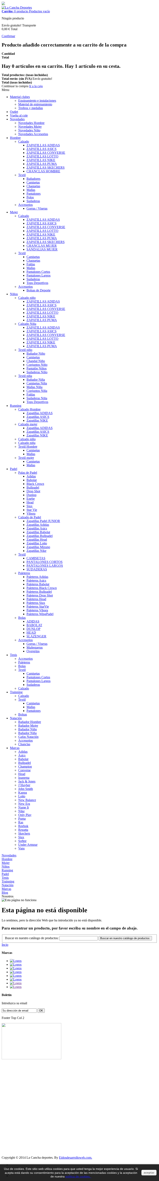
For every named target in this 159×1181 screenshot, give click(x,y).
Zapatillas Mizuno (38, 547)
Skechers (24, 833)
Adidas (31, 476)
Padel (13, 469)
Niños (14, 294)
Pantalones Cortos (38, 271)
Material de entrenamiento (35, 104)
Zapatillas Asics (36, 528)
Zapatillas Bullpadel (39, 536)
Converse (24, 770)
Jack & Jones (26, 781)
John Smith (25, 789)
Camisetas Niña (36, 383)
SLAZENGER (36, 636)
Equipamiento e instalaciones (37, 100)
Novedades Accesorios (33, 134)
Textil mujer (26, 457)
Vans (21, 848)
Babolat (31, 480)
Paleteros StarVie (37, 606)
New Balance (27, 800)
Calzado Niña (27, 324)
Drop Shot (33, 491)
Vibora (30, 513)
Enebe (30, 498)
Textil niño (25, 350)
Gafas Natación (28, 736)
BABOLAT (34, 625)
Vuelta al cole (19, 115)
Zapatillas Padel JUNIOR (43, 521)
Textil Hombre (27, 446)
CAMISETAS (35, 558)
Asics (21, 755)
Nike (21, 811)
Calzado (23, 141)
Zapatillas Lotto (36, 543)
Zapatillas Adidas (37, 524)
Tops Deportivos (37, 283)
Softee (22, 841)
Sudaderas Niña (36, 398)
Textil (22, 175)
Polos (30, 197)
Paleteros (24, 573)
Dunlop (31, 495)
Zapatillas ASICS (37, 417)
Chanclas (24, 744)
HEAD (31, 632)
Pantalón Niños (36, 368)
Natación (16, 718)
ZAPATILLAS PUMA (41, 164)
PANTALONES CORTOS (44, 562)
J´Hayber (24, 785)
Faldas (30, 264)
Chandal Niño (35, 361)
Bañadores (33, 178)
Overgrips (33, 651)
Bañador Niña (35, 379)
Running (15, 405)
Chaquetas (33, 186)
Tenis (13, 655)
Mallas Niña (34, 387)
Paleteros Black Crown (41, 588)
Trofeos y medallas (30, 108)
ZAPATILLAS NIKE (40, 160)
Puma (22, 818)
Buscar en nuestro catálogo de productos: (32, 938)
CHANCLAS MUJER (41, 245)
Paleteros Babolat (37, 584)
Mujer (14, 212)
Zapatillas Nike (36, 550)
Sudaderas (33, 201)
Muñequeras (34, 647)
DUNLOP (33, 629)
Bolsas (22, 714)
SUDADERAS (36, 569)
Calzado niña (26, 443)
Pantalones (33, 193)
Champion (25, 766)
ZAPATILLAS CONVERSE (45, 152)
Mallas (30, 190)
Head (30, 502)
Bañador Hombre (29, 722)
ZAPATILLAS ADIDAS (43, 145)
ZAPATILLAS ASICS (41, 149)
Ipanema (23, 777)
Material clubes (20, 97)
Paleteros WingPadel (39, 614)
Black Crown (35, 484)
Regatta (23, 829)
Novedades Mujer (30, 126)
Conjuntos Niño (36, 364)
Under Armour (27, 844)
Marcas (14, 748)
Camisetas (33, 182)
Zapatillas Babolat (38, 532)
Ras (20, 822)
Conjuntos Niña (36, 390)
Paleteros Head (36, 599)
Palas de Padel (27, 472)
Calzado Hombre (29, 409)
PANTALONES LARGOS (44, 565)
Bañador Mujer (28, 725)
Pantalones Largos (38, 275)
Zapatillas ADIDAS (39, 413)
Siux (29, 506)
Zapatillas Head (36, 539)
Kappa (22, 792)
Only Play (24, 815)
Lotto (21, 796)
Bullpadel (32, 487)
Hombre (15, 138)
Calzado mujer (27, 424)
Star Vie (31, 510)
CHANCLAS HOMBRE (43, 171)
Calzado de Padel (29, 517)
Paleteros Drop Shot (39, 595)
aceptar (149, 1172)
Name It (23, 807)
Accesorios (25, 204)
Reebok (23, 826)
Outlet (14, 111)
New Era (24, 803)
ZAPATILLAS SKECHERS (45, 167)
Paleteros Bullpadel (39, 591)
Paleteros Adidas (37, 577)
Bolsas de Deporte (38, 290)
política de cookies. (78, 1176)
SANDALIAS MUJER (42, 249)
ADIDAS (32, 621)
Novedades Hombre (31, 123)
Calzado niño (27, 297)
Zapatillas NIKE (37, 420)
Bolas (22, 617)
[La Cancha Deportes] (17, 7)
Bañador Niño (35, 353)
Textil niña (25, 376)
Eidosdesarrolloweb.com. (75, 1157)
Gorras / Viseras (36, 208)
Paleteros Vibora (37, 610)
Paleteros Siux (35, 603)
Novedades (17, 119)
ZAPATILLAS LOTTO (42, 156)
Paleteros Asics (36, 580)
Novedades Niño (29, 130)
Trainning (16, 692)
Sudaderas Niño (36, 372)
